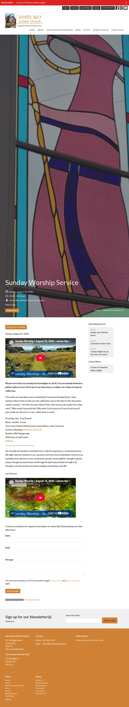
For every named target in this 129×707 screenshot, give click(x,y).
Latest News (94, 361)
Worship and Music (33, 600)
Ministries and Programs (59, 30)
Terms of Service (73, 580)
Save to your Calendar (16, 327)
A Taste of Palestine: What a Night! (31, 3)
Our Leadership (42, 683)
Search (65, 8)
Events (86, 30)
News (78, 30)
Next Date (10, 304)
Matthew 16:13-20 (32, 429)
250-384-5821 (108, 8)
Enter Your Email (73, 615)
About (40, 30)
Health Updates (12, 310)
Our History (40, 691)
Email (7, 548)
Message (9, 560)
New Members (41, 685)
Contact (74, 8)
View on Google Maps (14, 649)
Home (32, 30)
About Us (39, 680)
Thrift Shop (117, 30)
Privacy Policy (56, 580)
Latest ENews (85, 8)
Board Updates (101, 30)
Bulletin (9, 441)
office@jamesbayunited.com (54, 644)
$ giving (96, 8)
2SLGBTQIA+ (41, 693)
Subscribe (109, 620)
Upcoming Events (97, 324)
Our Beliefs (40, 688)
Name (7, 536)
